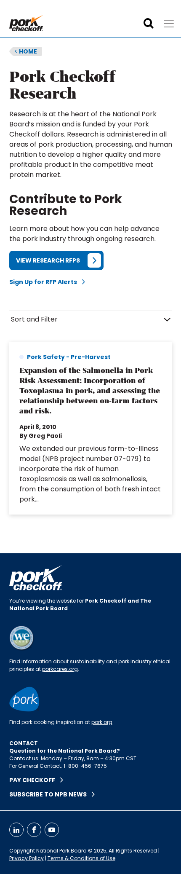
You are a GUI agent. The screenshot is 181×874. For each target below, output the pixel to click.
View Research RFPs (48, 260)
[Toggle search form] (148, 23)
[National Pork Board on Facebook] (34, 830)
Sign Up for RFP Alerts (45, 282)
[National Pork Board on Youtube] (52, 830)
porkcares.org (60, 669)
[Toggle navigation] (169, 23)
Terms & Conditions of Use (81, 858)
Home (25, 51)
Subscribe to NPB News (50, 794)
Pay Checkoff (34, 780)
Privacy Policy (26, 858)
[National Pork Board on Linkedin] (16, 830)
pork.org (101, 722)
